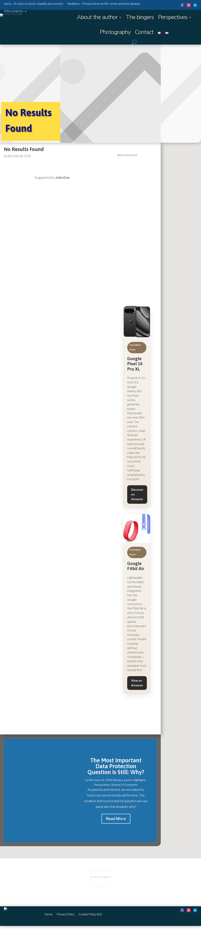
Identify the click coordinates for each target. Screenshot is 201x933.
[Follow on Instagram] (189, 5)
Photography (115, 32)
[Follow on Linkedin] (195, 5)
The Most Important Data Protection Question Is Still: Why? (116, 766)
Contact (144, 32)
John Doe (62, 177)
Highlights (139, 780)
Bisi (10, 156)
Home (49, 914)
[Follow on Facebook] (182, 5)
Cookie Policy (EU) (90, 914)
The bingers (140, 17)
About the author (97, 17)
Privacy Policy (65, 914)
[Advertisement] (137, 216)
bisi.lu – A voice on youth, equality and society (33, 3)
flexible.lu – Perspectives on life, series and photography (104, 3)
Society (115, 784)
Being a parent (123, 780)
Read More (116, 818)
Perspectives (172, 17)
